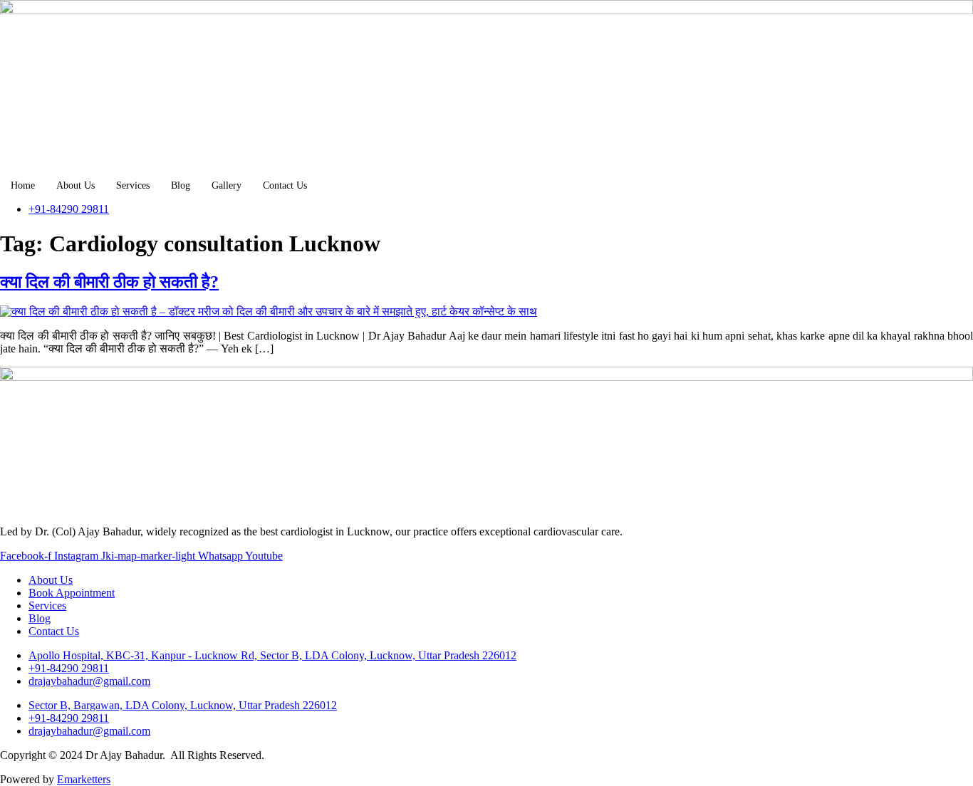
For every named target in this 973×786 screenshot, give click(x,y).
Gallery (226, 185)
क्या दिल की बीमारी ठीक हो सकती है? (109, 282)
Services (133, 185)
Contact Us (285, 185)
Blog (180, 185)
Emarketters (83, 779)
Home (23, 185)
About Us (75, 185)
